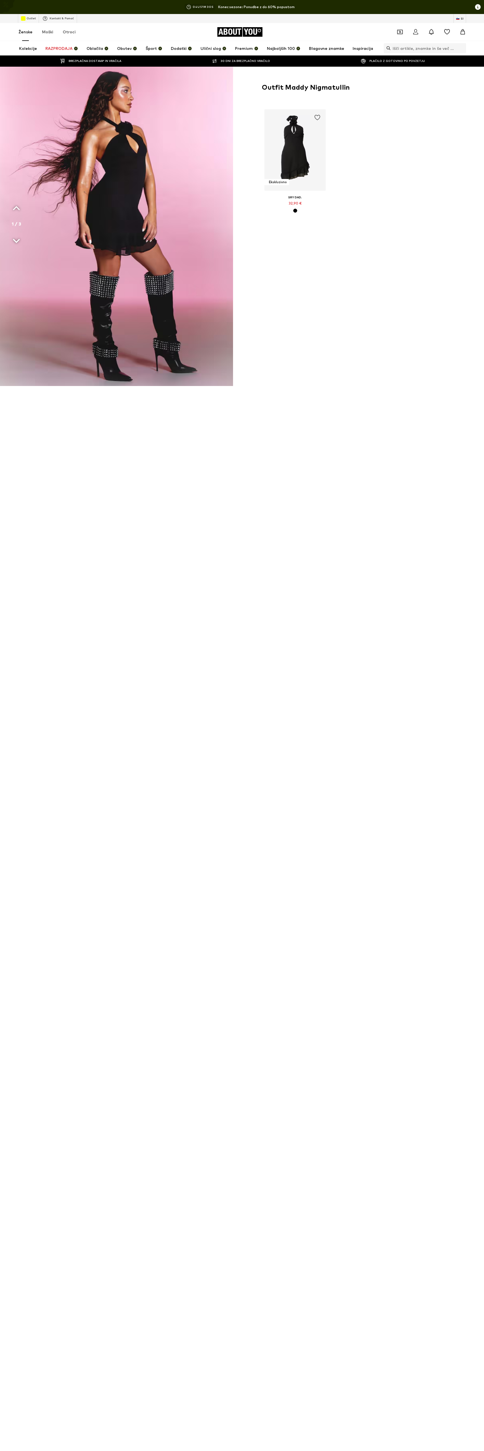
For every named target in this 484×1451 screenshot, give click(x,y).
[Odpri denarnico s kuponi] (400, 32)
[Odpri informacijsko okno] (478, 7)
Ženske (25, 31)
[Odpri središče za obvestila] (431, 32)
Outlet (31, 18)
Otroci (69, 31)
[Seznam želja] (447, 32)
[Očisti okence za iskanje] (462, 48)
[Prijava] (415, 32)
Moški (47, 31)
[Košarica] (462, 32)
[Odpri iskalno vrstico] (387, 48)
